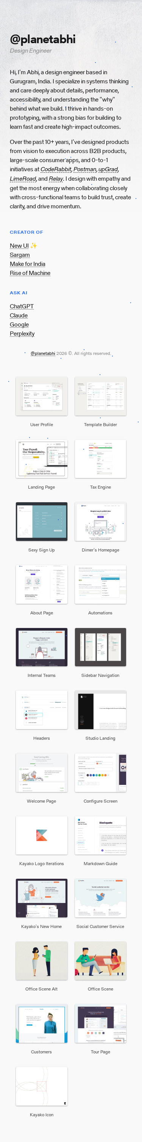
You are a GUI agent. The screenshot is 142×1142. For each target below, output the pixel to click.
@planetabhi (43, 353)
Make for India (27, 263)
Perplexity (22, 333)
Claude (19, 315)
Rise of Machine (30, 273)
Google (19, 324)
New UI (19, 245)
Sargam (20, 254)
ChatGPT (22, 306)
